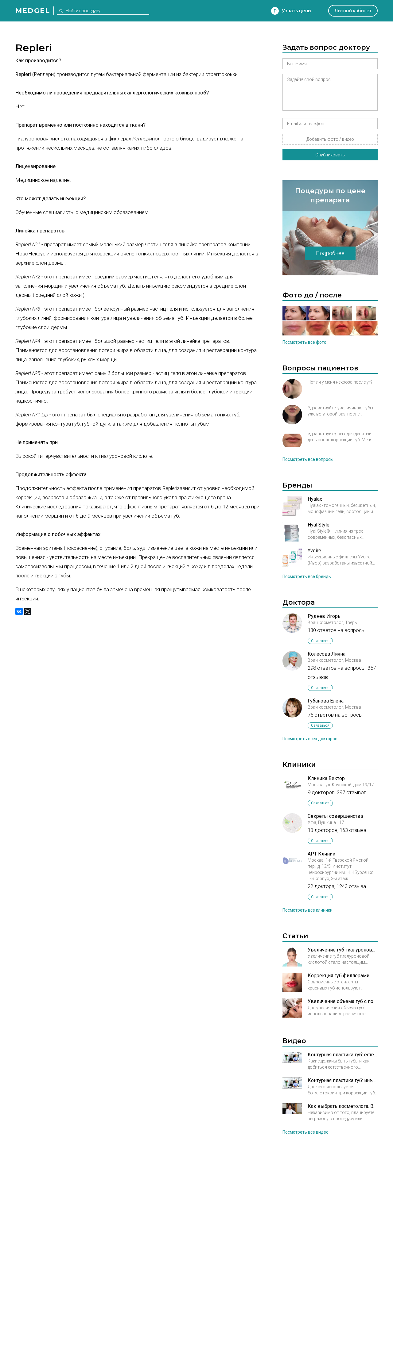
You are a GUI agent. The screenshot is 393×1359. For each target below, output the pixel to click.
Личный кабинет (353, 10)
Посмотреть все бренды (307, 576)
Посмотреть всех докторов (309, 738)
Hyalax (315, 499)
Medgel (32, 10)
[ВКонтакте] (19, 611)
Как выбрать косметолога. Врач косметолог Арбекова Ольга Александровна (343, 1106)
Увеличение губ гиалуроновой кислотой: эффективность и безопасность (343, 950)
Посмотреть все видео (305, 1132)
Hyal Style (318, 525)
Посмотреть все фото (304, 342)
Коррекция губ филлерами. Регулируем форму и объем (343, 975)
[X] (27, 611)
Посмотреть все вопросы (307, 459)
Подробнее (330, 253)
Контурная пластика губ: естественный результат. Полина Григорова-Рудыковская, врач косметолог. (343, 1055)
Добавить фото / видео (330, 139)
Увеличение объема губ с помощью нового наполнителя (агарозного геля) (343, 1001)
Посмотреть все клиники (307, 910)
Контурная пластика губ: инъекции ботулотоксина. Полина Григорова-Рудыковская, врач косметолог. (343, 1080)
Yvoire (314, 550)
